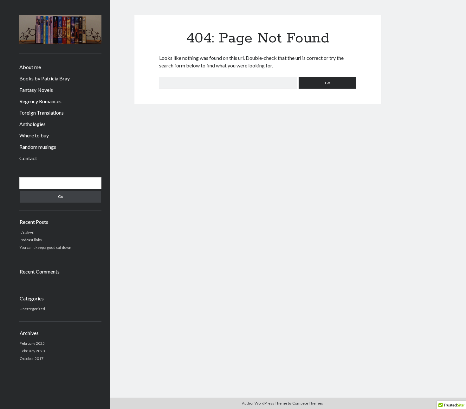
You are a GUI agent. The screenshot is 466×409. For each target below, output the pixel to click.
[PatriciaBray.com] (60, 41)
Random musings (37, 147)
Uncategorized (32, 308)
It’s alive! (27, 232)
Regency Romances (40, 101)
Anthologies (32, 124)
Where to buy (34, 135)
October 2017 (31, 358)
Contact (28, 158)
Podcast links (31, 239)
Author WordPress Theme (264, 403)
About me (30, 67)
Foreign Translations (41, 113)
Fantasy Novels (36, 90)
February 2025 (32, 343)
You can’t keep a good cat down (45, 247)
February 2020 (32, 351)
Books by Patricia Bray (44, 78)
